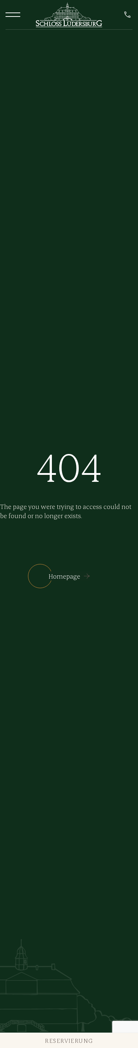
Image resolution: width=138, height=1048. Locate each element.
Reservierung (69, 1040)
